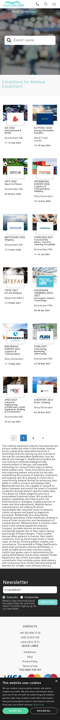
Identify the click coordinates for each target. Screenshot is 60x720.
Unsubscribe (31, 597)
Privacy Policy (30, 661)
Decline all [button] (43, 710)
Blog (30, 656)
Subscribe (12, 597)
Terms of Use (30, 666)
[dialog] (30, 699)
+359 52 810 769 (30, 637)
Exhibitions (28, 11)
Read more (39, 704)
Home (15, 11)
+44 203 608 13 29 (30, 633)
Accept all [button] (15, 710)
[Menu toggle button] (54, 4)
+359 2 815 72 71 (30, 642)
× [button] (56, 681)
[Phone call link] (38, 4)
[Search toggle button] (46, 4)
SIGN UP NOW (48, 602)
